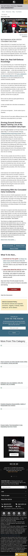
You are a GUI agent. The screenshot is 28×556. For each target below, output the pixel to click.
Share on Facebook (8, 245)
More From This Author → (8, 239)
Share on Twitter (14, 248)
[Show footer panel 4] (16, 476)
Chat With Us (22, 504)
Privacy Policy (3, 534)
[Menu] (2, 2)
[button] (21, 554)
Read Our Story (13, 471)
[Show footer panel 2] (13, 476)
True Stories (4, 14)
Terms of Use (10, 534)
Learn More (14, 289)
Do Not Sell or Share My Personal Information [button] (10, 535)
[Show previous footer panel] (1, 470)
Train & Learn (5, 495)
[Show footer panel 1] (11, 476)
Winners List (16, 534)
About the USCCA (6, 499)
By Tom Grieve (23, 34)
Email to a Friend (20, 245)
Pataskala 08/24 (9, 7)
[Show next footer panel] (27, 470)
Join (2, 491)
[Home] (14, 2)
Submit (14, 332)
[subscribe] (25, 487)
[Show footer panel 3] (15, 476)
